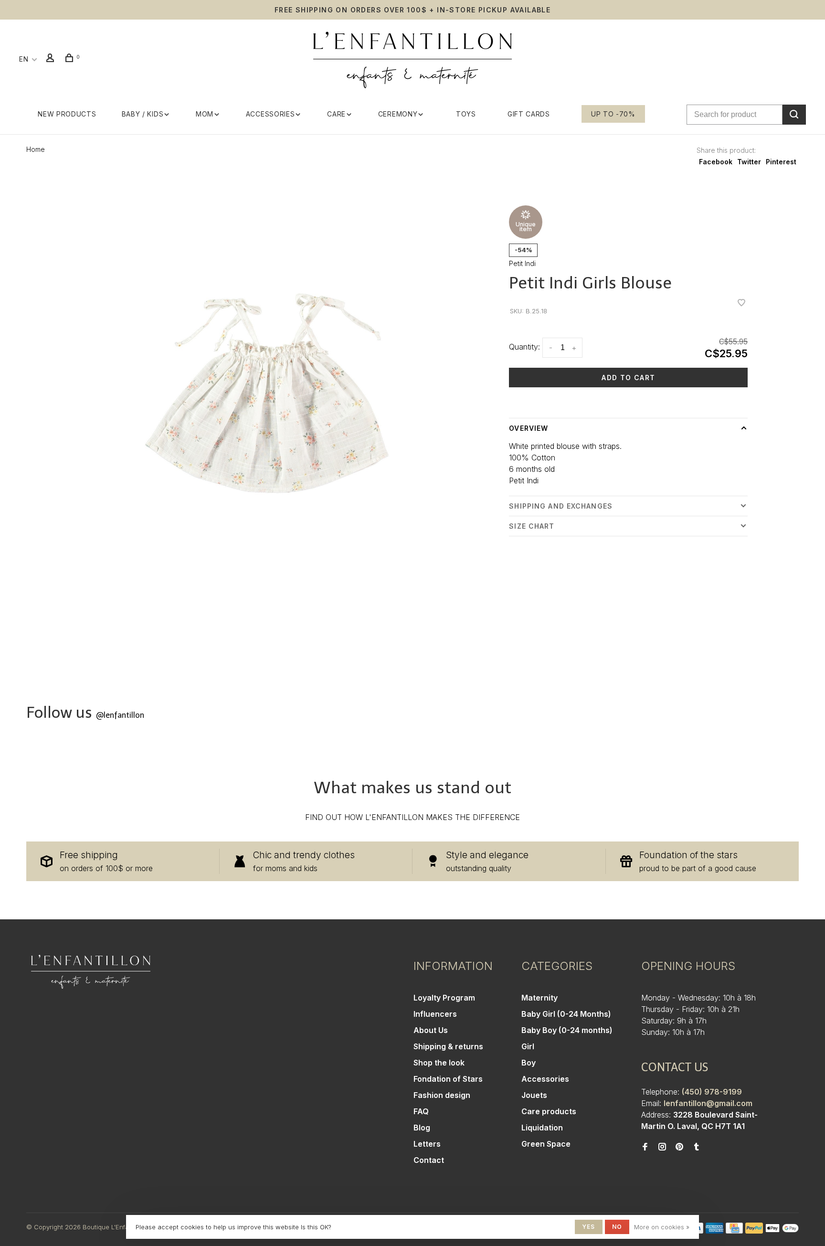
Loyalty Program (444, 997)
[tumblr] (696, 1147)
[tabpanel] (266, 393)
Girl (527, 1046)
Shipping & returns (448, 1046)
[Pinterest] (679, 1147)
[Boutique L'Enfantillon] (90, 972)
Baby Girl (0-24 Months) (566, 1014)
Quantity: (524, 346)
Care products (548, 1111)
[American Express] (714, 1230)
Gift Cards (529, 114)
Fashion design (441, 1095)
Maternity (539, 997)
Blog (421, 1127)
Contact (428, 1160)
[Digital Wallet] (782, 1230)
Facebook (715, 162)
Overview (528, 428)
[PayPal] (754, 1230)
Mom (204, 114)
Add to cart (628, 377)
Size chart (531, 526)
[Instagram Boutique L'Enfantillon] (662, 1147)
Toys (466, 114)
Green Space (546, 1144)
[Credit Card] (734, 1230)
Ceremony (398, 114)
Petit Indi (522, 263)
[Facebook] (645, 1147)
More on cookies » (661, 1227)
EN (23, 59)
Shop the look (439, 1062)
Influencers (435, 1014)
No (617, 1226)
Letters (427, 1144)
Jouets (534, 1095)
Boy (528, 1062)
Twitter (749, 162)
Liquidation (542, 1127)
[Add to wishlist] (741, 303)
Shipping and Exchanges (561, 506)
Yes (588, 1226)
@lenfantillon (120, 715)
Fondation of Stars (448, 1079)
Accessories (270, 114)
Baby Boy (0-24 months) (567, 1030)
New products (67, 114)
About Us (430, 1030)
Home (35, 149)
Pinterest (781, 162)
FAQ (421, 1111)
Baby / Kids (143, 114)
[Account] (51, 59)
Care (336, 114)
